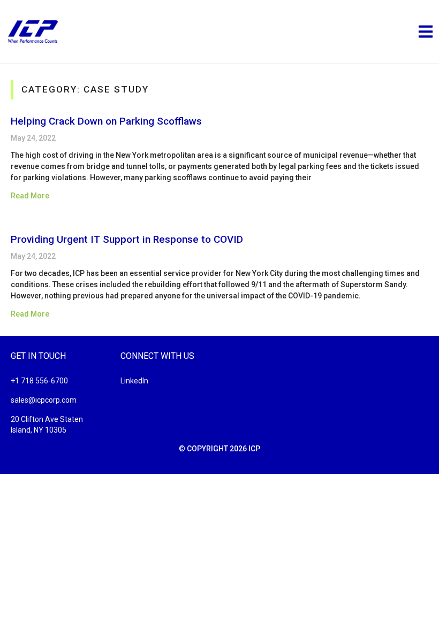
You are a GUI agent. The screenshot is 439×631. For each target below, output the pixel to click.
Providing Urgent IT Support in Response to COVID (127, 239)
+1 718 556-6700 (39, 380)
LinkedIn (134, 380)
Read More (30, 195)
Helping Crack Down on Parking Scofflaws (106, 121)
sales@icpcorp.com (44, 400)
